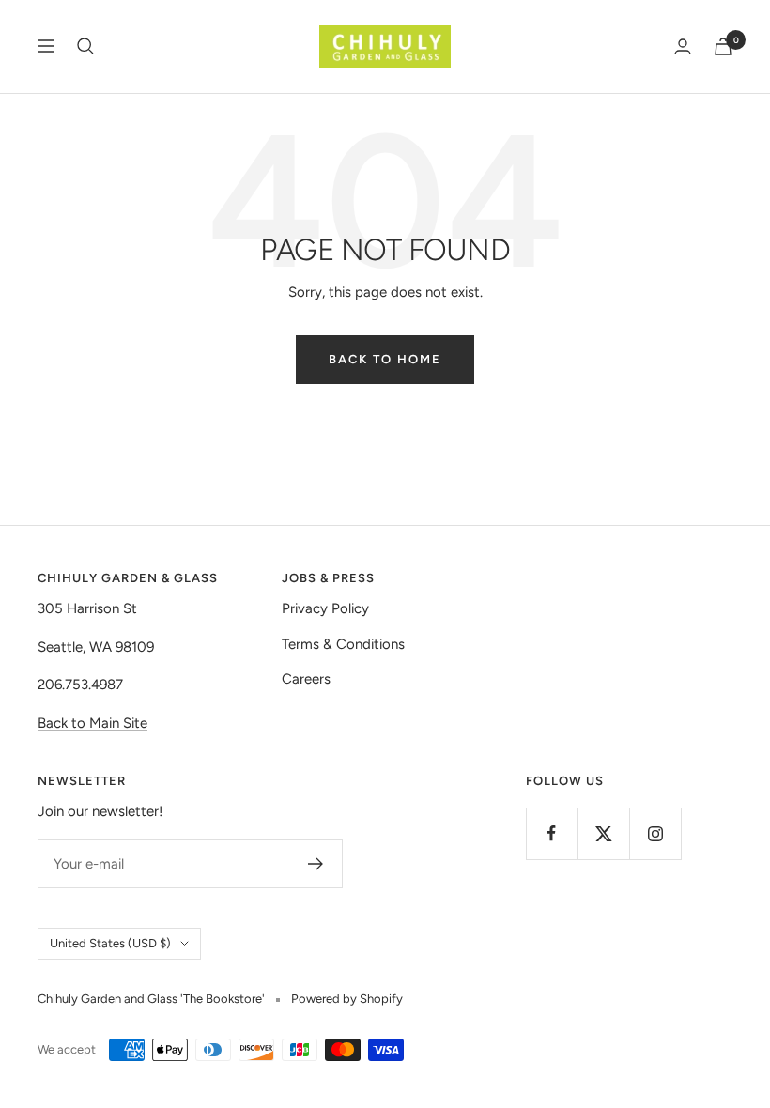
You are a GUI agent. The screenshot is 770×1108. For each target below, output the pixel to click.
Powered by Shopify (347, 999)
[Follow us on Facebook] (552, 833)
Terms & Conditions (343, 644)
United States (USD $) (110, 943)
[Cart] (723, 46)
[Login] (682, 46)
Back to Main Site (92, 723)
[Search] (85, 46)
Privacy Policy (325, 608)
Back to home (385, 359)
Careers (306, 678)
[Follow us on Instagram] (655, 833)
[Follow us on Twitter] (603, 833)
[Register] (316, 863)
